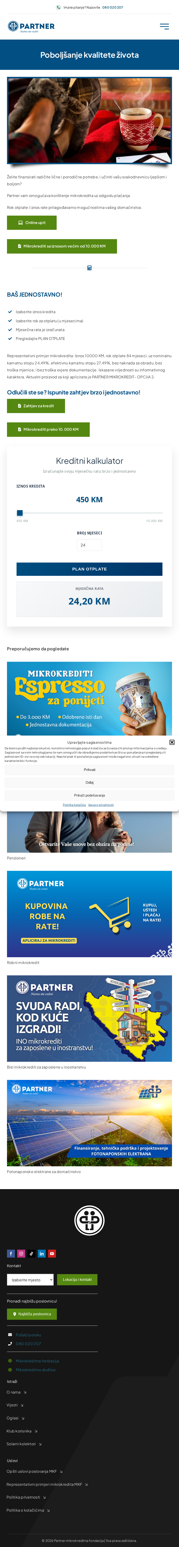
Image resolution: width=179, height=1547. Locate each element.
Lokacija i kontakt (77, 1280)
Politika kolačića (74, 805)
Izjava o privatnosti (101, 805)
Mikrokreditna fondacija (37, 1360)
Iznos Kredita (31, 486)
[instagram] (21, 1254)
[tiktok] (31, 1254)
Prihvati (89, 770)
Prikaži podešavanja (89, 795)
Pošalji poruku (28, 1334)
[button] (172, 742)
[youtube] (52, 1254)
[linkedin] (42, 1254)
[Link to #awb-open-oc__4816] (164, 27)
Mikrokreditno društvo (35, 1369)
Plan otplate (89, 569)
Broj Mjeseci (89, 533)
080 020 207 (28, 1343)
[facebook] (11, 1254)
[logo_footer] (89, 1207)
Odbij (89, 782)
